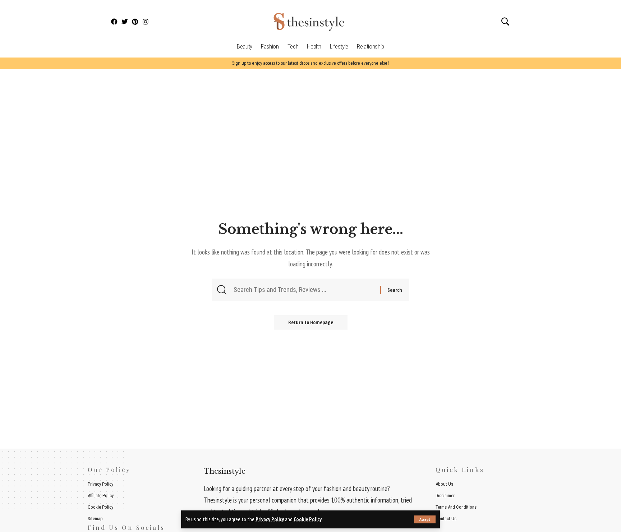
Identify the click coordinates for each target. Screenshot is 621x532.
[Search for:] (306, 290)
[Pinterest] (135, 22)
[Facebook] (114, 22)
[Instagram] (145, 22)
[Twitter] (125, 22)
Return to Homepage (310, 322)
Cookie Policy (308, 519)
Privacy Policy (270, 519)
